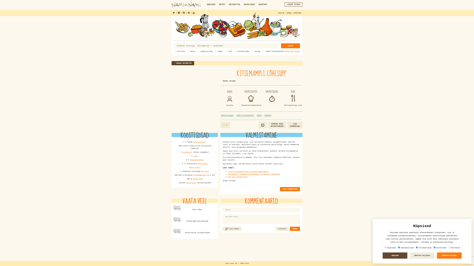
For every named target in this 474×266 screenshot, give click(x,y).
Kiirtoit (181, 51)
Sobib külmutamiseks (275, 51)
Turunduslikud (424, 248)
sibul (195, 156)
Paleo (192, 51)
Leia (290, 46)
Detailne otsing (292, 51)
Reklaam (297, 13)
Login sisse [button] (293, 4)
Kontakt (263, 4)
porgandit (187, 152)
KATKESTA (282, 229)
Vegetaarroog (206, 51)
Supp (259, 115)
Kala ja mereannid (245, 115)
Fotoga (257, 51)
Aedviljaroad (227, 115)
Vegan (220, 51)
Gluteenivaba (243, 51)
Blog (289, 13)
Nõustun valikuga (422, 256)
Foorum (281, 13)
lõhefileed (198, 179)
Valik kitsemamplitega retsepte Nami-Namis (248, 172)
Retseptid (234, 4)
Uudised (211, 4)
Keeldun (395, 256)
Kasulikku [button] (249, 4)
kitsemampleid (199, 175)
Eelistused (441, 248)
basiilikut (203, 164)
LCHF (230, 51)
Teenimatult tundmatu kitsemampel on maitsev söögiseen (254, 174)
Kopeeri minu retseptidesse (277, 125)
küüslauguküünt (197, 160)
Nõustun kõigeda (449, 256)
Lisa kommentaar (295, 125)
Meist (222, 4)
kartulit (205, 171)
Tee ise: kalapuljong (237, 177)
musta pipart (195, 167)
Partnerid (455, 248)
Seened (268, 115)
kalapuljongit (199, 142)
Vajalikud (391, 248)
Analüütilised (407, 248)
